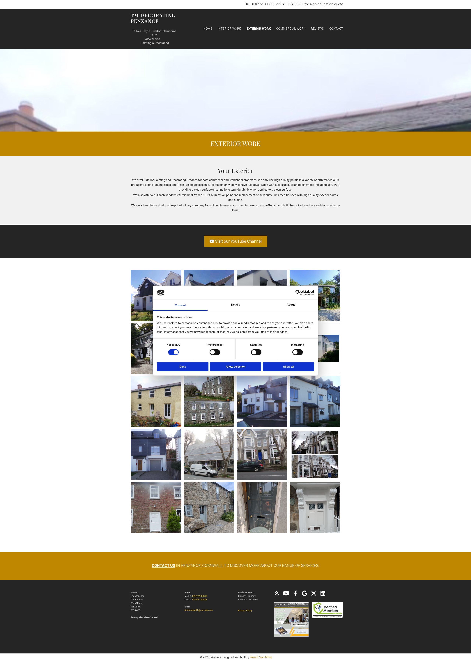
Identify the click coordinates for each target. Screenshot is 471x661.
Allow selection (235, 366)
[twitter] (313, 593)
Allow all (288, 366)
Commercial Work (290, 28)
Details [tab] (235, 304)
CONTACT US (163, 565)
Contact (336, 28)
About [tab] (291, 304)
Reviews (317, 28)
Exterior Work (259, 28)
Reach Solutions (261, 657)
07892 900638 (199, 596)
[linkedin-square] (322, 593)
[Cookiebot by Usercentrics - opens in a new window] (298, 292)
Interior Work (229, 28)
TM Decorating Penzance (153, 18)
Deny (182, 366)
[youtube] (286, 593)
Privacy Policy (245, 610)
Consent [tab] (180, 305)
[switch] (215, 352)
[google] (304, 593)
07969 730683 (199, 599)
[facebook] (295, 593)
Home (207, 28)
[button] (235, 241)
